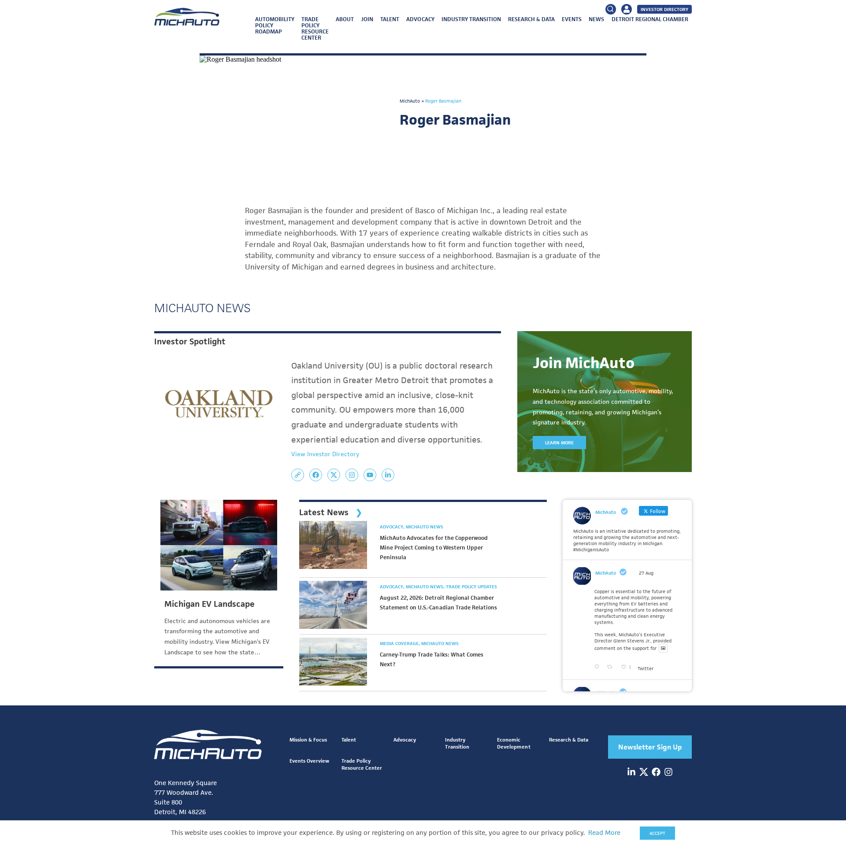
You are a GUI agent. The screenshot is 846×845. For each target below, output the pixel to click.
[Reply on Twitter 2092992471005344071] (598, 667)
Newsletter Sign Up (650, 747)
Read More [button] (604, 833)
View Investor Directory (325, 454)
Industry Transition (471, 19)
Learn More (559, 442)
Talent (389, 19)
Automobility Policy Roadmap (274, 25)
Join (367, 19)
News (596, 19)
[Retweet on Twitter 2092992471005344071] (612, 667)
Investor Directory (664, 9)
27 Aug (646, 573)
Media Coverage (400, 643)
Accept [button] (657, 833)
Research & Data (531, 19)
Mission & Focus (308, 739)
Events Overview (309, 760)
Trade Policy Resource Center (315, 28)
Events (572, 19)
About (345, 19)
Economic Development (513, 743)
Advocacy (420, 19)
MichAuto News (424, 527)
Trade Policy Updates (471, 586)
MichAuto (605, 573)
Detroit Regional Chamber (650, 19)
